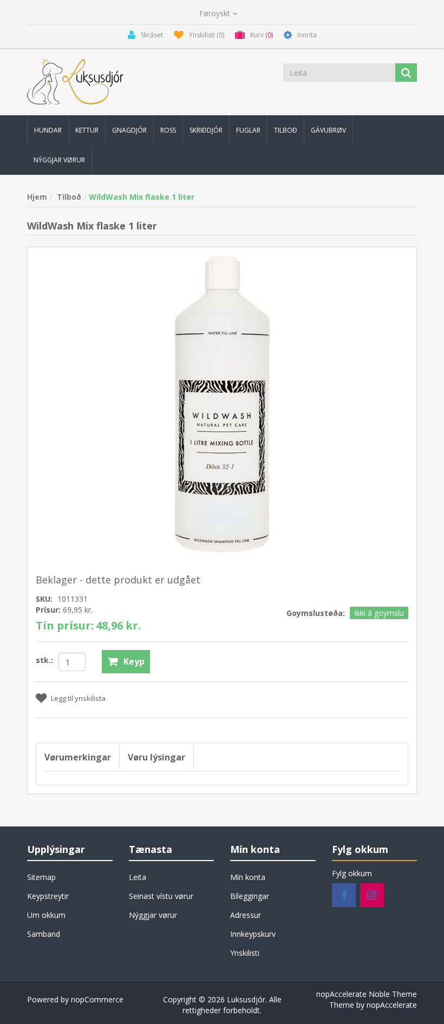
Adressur (245, 915)
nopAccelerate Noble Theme (366, 994)
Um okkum (46, 915)
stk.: (44, 660)
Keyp (134, 661)
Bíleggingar (249, 896)
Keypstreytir (48, 896)
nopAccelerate (392, 1005)
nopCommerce (97, 999)
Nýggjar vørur (153, 915)
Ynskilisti (244, 953)
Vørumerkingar (77, 757)
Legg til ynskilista (78, 698)
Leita (137, 877)
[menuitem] (48, 130)
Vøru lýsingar (156, 757)
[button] (48, 130)
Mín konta (247, 877)
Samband (43, 934)
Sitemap (41, 877)
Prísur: (48, 610)
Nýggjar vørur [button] (59, 160)
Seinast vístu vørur (161, 896)
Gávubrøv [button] (328, 130)
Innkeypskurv (253, 934)
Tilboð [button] (285, 130)
